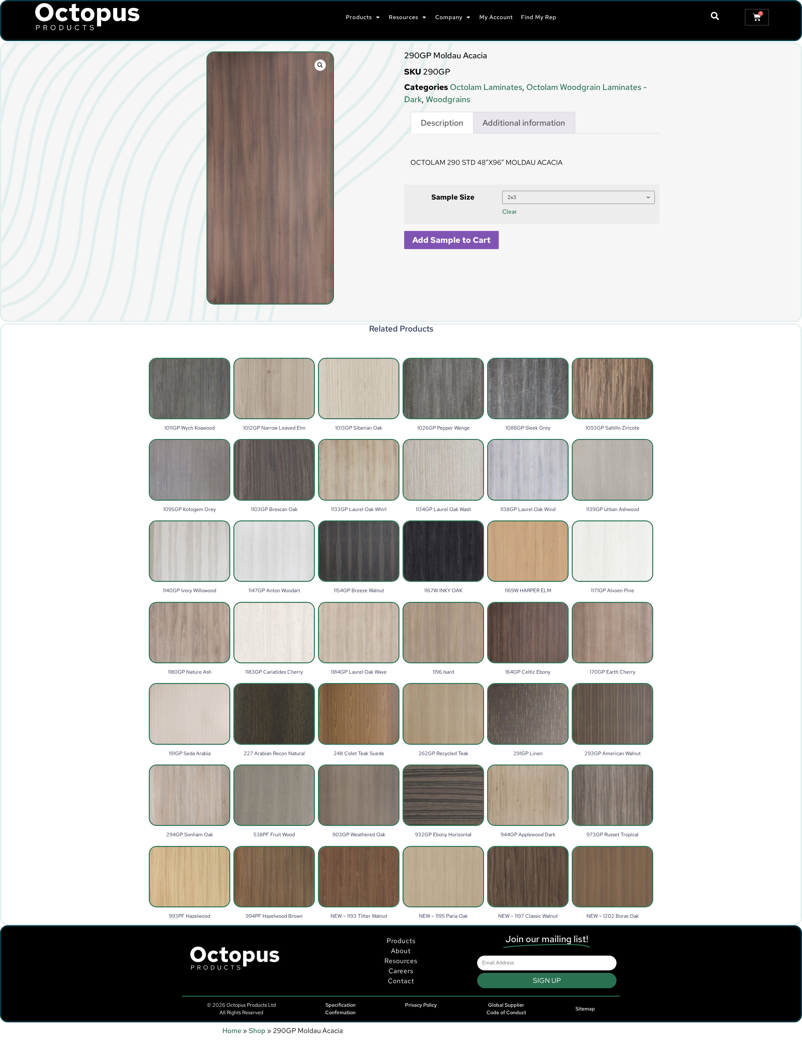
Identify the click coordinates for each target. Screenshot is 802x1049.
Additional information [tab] (523, 122)
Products (401, 941)
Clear (509, 211)
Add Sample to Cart (451, 240)
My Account (496, 17)
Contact (401, 981)
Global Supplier (506, 1005)
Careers (400, 971)
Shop (257, 1030)
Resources (400, 961)
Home (231, 1030)
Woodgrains (448, 99)
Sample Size (453, 197)
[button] (320, 65)
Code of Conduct (506, 1012)
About (401, 951)
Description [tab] (442, 122)
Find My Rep (538, 17)
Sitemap (585, 1008)
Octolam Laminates (486, 87)
